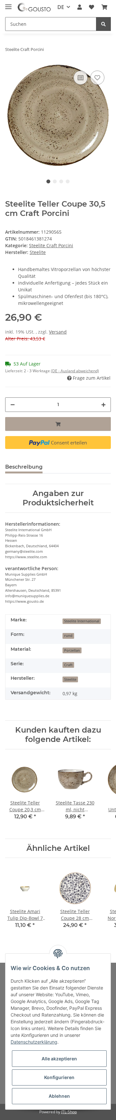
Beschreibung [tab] (24, 467)
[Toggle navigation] (8, 4)
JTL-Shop (69, 1112)
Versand (58, 332)
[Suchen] (103, 24)
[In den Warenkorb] (58, 424)
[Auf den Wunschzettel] (97, 78)
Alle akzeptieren (59, 1058)
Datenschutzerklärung (34, 1042)
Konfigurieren (59, 1077)
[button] (79, 7)
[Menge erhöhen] (103, 405)
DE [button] (60, 7)
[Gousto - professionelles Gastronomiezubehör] (34, 7)
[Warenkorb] (104, 7)
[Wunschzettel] (91, 7)
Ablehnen (59, 1096)
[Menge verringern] (12, 405)
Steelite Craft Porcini (51, 245)
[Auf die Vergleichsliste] (80, 78)
